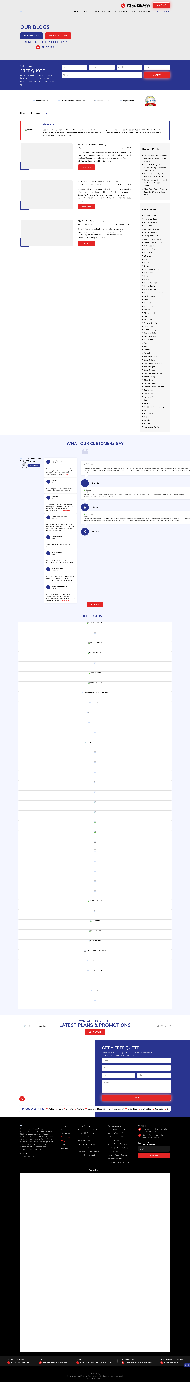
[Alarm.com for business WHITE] (95, 1203)
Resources (163, 11)
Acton (51, 1108)
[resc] (95, 1262)
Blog (63, 1140)
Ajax (60, 1108)
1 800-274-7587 (87, 1362)
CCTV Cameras (150, 232)
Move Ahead (149, 313)
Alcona (69, 1108)
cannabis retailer (151, 229)
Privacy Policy (95, 1374)
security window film (153, 373)
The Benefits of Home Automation (92, 221)
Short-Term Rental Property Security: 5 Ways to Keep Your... (155, 192)
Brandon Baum (83, 185)
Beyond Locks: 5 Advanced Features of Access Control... (155, 183)
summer (147, 400)
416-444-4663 (107, 1362)
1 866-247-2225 (132, 1362)
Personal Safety (150, 333)
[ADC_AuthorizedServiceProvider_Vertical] (95, 1191)
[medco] (95, 1286)
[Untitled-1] (95, 1345)
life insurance (150, 306)
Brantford (132, 1108)
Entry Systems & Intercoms (118, 1162)
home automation (96, 185)
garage (147, 266)
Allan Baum (82, 148)
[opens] (95, 1298)
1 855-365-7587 (18, 1362)
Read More (86, 167)
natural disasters (151, 323)
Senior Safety (149, 376)
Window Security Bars (87, 1144)
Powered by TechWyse (95, 1378)
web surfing (149, 413)
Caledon (159, 1108)
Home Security (103, 11)
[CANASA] (95, 1310)
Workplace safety (151, 427)
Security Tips (149, 370)
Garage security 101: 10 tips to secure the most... (154, 175)
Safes (146, 343)
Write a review (34, 465)
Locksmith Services (86, 1133)
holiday (147, 276)
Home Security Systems (87, 1129)
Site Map (64, 1148)
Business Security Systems (118, 1133)
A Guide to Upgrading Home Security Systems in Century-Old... (155, 168)
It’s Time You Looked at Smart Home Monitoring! (98, 181)
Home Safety (149, 286)
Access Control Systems (117, 1144)
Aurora (80, 1108)
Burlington (146, 1108)
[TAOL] (95, 1322)
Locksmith (148, 309)
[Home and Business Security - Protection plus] (38, 11)
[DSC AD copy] (95, 1226)
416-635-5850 (146, 1362)
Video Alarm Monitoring (154, 407)
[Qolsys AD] (95, 1238)
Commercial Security (152, 239)
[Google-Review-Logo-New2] (127, 100)
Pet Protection (150, 336)
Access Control (150, 216)
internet (147, 303)
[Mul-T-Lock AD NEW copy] (95, 1274)
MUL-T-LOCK (149, 319)
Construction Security (153, 242)
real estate (149, 340)
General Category (151, 269)
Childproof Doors (151, 236)
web (146, 410)
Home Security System (153, 293)
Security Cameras (151, 356)
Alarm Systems (150, 222)
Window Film (149, 420)
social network (150, 393)
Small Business (150, 383)
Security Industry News (153, 363)
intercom (148, 299)
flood (89, 148)
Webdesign (149, 417)
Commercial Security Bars (117, 1148)
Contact (161, 5)
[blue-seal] (71, 100)
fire (145, 259)
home (90, 224)
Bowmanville (103, 1108)
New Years (148, 326)
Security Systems (151, 366)
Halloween (148, 272)
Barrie (91, 1108)
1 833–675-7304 (171, 1362)
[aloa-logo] (95, 1334)
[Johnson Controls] (95, 1214)
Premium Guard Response (88, 1151)
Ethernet (147, 256)
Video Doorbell (84, 1140)
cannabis (148, 226)
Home (77, 11)
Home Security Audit (86, 1155)
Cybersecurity (150, 246)
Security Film (149, 360)
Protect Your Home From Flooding (92, 144)
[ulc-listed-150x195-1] (95, 1179)
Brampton (119, 1108)
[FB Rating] (102, 100)
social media (149, 390)
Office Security (150, 330)
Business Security (125, 11)
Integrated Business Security (119, 1129)
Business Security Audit (116, 1159)
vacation (148, 403)
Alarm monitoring (151, 219)
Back (187, 1365)
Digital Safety (149, 249)
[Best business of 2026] (150, 100)
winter (147, 423)
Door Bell (148, 252)
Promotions (146, 11)
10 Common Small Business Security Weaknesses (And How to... (155, 159)
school (147, 353)
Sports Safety (149, 397)
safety (147, 350)
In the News (149, 296)
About (87, 11)
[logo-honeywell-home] (95, 1250)
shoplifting (148, 380)
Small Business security (154, 387)
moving (147, 316)
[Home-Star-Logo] (41, 100)
